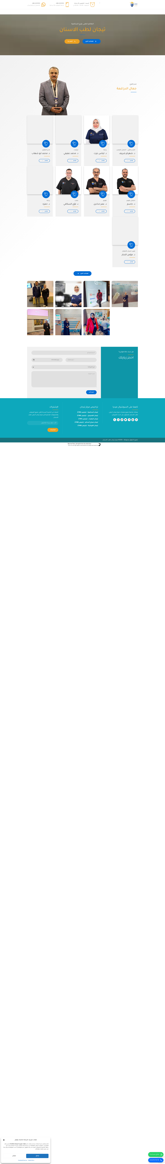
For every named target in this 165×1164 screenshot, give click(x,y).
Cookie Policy (31, 1160)
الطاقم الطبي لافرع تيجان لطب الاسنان (113, 11)
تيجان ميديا (78, 11)
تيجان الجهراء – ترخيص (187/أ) (88, 419)
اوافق (37, 1156)
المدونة (85, 11)
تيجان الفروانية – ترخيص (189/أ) (88, 425)
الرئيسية (135, 11)
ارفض (14, 1156)
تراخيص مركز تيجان (51, 11)
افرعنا (98, 11)
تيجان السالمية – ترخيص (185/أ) (87, 412)
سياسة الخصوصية (22, 1160)
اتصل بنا (69, 11)
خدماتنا (92, 11)
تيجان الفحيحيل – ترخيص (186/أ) (87, 415)
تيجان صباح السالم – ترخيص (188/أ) (86, 422)
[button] (4, 1140)
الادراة (128, 11)
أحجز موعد (61, 11)
